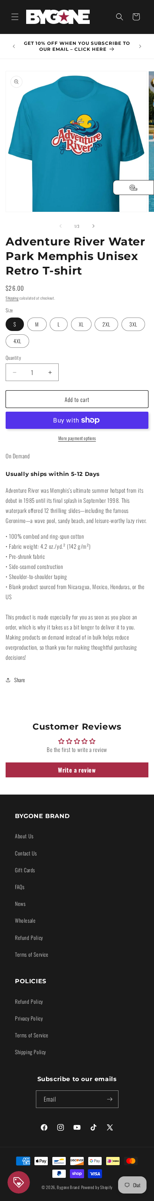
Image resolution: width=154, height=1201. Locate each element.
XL (81, 324)
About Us (24, 836)
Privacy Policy (29, 1018)
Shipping (12, 298)
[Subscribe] (110, 1099)
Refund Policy (29, 937)
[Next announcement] (140, 46)
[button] (15, 17)
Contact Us (26, 853)
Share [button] (19, 680)
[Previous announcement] (14, 46)
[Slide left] (60, 226)
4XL (17, 341)
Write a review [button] (77, 769)
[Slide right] (93, 226)
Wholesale (25, 920)
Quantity (13, 357)
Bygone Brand (68, 1187)
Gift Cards (25, 870)
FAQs (19, 887)
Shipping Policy (30, 1052)
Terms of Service (32, 954)
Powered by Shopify (97, 1187)
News (20, 903)
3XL (133, 324)
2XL (106, 324)
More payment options (77, 438)
